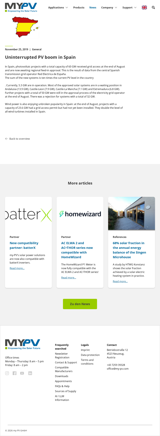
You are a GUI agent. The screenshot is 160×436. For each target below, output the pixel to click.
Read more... (17, 268)
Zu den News (80, 304)
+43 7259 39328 (116, 365)
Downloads (61, 376)
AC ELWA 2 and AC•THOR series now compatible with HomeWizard (77, 250)
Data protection (90, 355)
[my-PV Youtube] (22, 373)
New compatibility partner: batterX (24, 245)
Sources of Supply (65, 391)
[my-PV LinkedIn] (30, 373)
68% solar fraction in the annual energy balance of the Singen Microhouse (129, 250)
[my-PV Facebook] (14, 373)
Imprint (85, 350)
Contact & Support (66, 362)
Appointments (63, 381)
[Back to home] (21, 7)
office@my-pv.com (118, 368)
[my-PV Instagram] (7, 373)
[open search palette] (153, 7)
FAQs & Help (62, 386)
